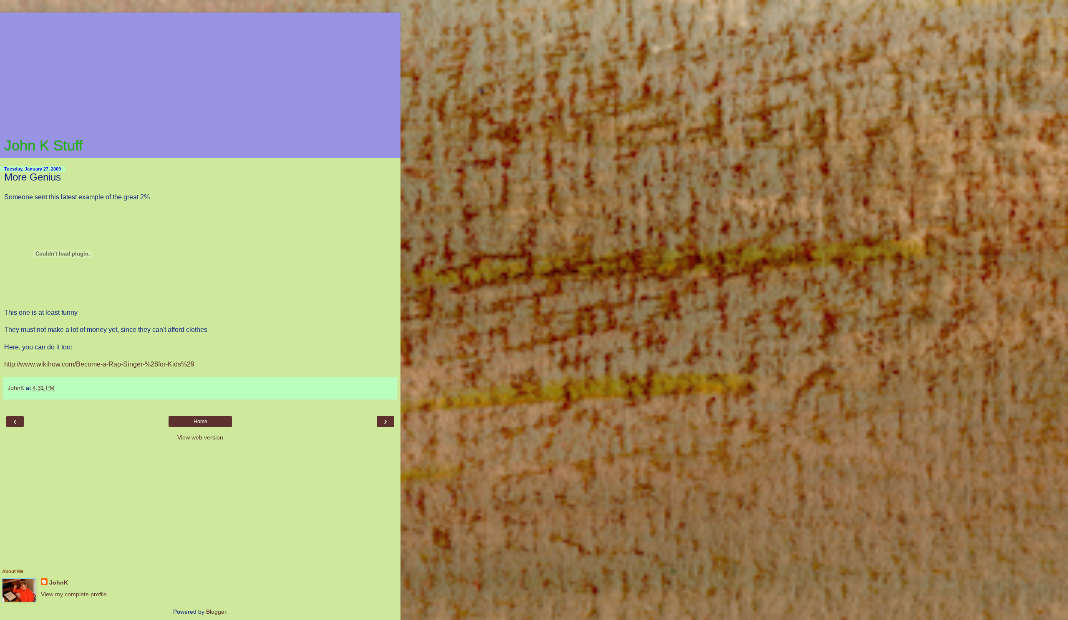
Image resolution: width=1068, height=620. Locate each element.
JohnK (58, 582)
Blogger (216, 611)
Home (200, 421)
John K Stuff (43, 145)
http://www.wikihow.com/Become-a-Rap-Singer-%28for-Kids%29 (99, 364)
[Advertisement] (200, 71)
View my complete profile (74, 594)
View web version (200, 437)
